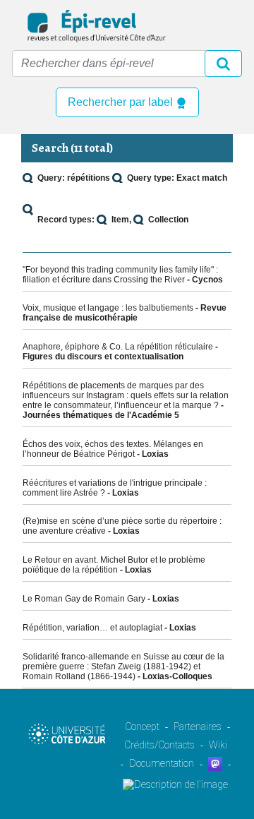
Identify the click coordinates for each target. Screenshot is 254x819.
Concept (142, 726)
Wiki (218, 745)
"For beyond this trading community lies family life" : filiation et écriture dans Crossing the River (120, 275)
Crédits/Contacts (159, 745)
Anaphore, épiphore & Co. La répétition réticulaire (118, 347)
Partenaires (198, 726)
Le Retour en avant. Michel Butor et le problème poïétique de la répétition (114, 565)
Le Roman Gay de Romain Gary (84, 599)
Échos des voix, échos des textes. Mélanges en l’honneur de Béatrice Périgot (113, 449)
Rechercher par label (122, 102)
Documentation (161, 763)
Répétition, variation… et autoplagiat (92, 628)
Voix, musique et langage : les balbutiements (108, 308)
